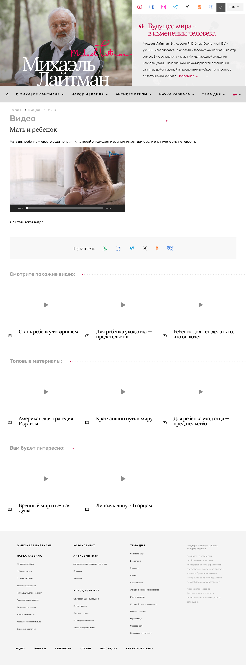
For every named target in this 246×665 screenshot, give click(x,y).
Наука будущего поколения (29, 593)
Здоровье (134, 568)
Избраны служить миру (84, 628)
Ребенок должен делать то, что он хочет (203, 334)
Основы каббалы (25, 578)
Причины (77, 571)
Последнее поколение (83, 620)
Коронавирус (84, 545)
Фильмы (40, 648)
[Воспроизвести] (14, 208)
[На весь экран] (120, 208)
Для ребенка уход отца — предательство (124, 334)
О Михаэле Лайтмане (38, 94)
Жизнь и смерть (137, 597)
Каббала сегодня (24, 571)
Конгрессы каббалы (26, 614)
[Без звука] (114, 208)
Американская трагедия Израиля (46, 421)
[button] (67, 179)
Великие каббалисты (26, 586)
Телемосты (63, 648)
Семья (133, 575)
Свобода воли (136, 626)
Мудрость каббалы (25, 564)
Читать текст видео (28, 222)
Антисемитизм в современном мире (90, 564)
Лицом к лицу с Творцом (124, 505)
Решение (77, 578)
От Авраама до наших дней (86, 599)
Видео (20, 648)
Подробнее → (188, 76)
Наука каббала (174, 94)
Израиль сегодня (81, 613)
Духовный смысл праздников (143, 604)
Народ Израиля (88, 94)
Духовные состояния (26, 607)
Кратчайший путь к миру (124, 418)
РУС (232, 7)
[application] (67, 179)
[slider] (64, 208)
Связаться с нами (139, 648)
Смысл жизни (136, 582)
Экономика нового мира (141, 633)
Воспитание (135, 561)
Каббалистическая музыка (29, 622)
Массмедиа (108, 648)
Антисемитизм (131, 94)
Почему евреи (80, 606)
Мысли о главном (138, 611)
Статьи (85, 648)
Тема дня (211, 94)
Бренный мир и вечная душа (45, 508)
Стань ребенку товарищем (48, 331)
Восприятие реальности (28, 600)
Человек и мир (137, 554)
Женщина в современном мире (144, 590)
